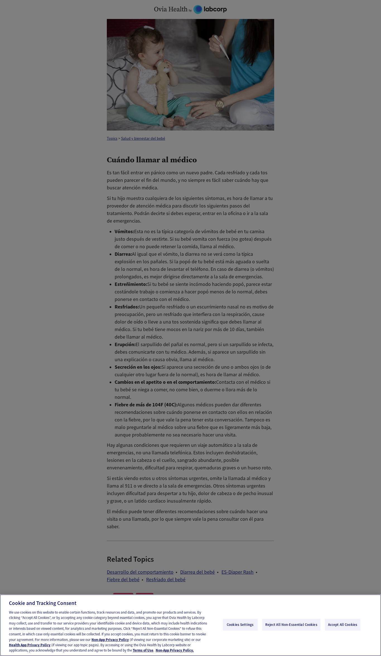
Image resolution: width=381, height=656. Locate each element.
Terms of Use (143, 650)
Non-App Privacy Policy (110, 639)
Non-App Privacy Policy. (175, 650)
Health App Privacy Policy (29, 645)
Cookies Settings (240, 624)
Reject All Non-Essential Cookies (291, 624)
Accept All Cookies (342, 624)
